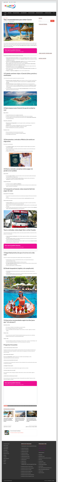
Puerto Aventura (6, 458)
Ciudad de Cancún (6, 443)
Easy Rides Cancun (42, 456)
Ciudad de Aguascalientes (43, 464)
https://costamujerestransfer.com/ (44, 469)
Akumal (5, 460)
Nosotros (9, 12)
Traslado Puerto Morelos (25, 454)
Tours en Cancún (48, 12)
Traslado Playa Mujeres (24, 448)
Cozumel (5, 456)
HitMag (53, 480)
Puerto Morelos (6, 451)
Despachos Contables (42, 462)
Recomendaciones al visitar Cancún (23, 405)
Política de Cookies (42, 450)
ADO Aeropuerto (24, 12)
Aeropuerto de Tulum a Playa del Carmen (27, 476)
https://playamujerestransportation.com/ (45, 467)
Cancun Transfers (41, 472)
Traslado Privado (16, 12)
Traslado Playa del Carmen (25, 456)
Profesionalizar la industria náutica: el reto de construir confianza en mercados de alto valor (20, 420)
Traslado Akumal (23, 459)
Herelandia (40, 454)
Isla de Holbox (41, 466)
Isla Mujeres (5, 450)
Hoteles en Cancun (39, 12)
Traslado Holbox (23, 462)
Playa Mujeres (6, 448)
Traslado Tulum (23, 461)
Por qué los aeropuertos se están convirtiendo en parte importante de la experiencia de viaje (32, 420)
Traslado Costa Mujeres (25, 449)
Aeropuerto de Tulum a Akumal (26, 472)
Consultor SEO (41, 461)
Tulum (5, 461)
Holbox (5, 463)
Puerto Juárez (6, 445)
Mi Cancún (10, 480)
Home (5, 12)
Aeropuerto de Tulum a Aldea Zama (26, 471)
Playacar (5, 455)
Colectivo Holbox (31, 12)
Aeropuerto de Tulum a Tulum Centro (27, 466)
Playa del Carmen (6, 453)
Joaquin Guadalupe (11, 21)
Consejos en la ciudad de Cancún (13, 405)
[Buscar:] (46, 21)
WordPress (50, 480)
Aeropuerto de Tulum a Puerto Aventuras (27, 474)
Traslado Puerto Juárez (24, 451)
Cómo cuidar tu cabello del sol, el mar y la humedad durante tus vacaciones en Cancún (8, 420)
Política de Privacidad (42, 448)
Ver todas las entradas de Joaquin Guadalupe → (17, 432)
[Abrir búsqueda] (54, 13)
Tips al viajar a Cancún (33, 405)
